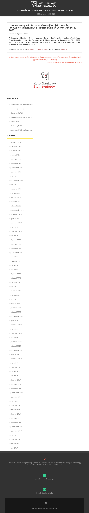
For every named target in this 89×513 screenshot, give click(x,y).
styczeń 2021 (16, 303)
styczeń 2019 (16, 380)
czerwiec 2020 (16, 325)
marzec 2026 (15, 155)
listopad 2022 (16, 248)
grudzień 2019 (16, 342)
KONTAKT (70, 10)
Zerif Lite (35, 508)
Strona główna (23, 10)
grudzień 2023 (16, 201)
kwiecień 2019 (16, 367)
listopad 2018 (16, 388)
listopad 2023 (16, 206)
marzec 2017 (15, 444)
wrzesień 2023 (16, 214)
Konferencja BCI (17, 113)
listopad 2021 (16, 278)
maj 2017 (14, 435)
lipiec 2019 (15, 354)
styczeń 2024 (16, 197)
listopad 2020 (16, 312)
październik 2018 (17, 393)
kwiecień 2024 (16, 189)
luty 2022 (14, 269)
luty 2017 (14, 448)
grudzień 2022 (16, 244)
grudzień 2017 (16, 418)
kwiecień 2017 (16, 439)
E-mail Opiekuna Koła (44, 493)
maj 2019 (14, 363)
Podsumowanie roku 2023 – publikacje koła (64, 62)
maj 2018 (14, 401)
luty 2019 (14, 376)
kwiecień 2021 (16, 291)
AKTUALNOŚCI (37, 10)
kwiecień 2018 (16, 405)
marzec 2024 (15, 193)
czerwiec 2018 (16, 397)
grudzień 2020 (16, 308)
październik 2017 (17, 427)
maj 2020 (14, 329)
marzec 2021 (15, 295)
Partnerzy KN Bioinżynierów (21, 126)
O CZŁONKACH (50, 10)
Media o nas (15, 121)
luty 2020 (14, 337)
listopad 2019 (16, 346)
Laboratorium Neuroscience (21, 117)
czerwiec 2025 (16, 172)
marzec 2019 (15, 371)
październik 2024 (17, 180)
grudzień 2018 (16, 384)
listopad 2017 (16, 422)
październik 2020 (17, 316)
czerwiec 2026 (16, 146)
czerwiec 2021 (16, 282)
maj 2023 (14, 227)
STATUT (61, 10)
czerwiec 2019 (16, 359)
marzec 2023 (15, 235)
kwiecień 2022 (16, 261)
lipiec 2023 (15, 218)
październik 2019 (17, 350)
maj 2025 (14, 176)
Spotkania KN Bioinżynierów (21, 130)
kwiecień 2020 (16, 333)
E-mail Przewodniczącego (44, 479)
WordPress (52, 508)
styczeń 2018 (16, 414)
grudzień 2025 (16, 159)
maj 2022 (14, 257)
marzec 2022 (15, 265)
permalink (63, 49)
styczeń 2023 (16, 240)
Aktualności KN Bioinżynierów (37, 49)
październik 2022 (17, 252)
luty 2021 (14, 299)
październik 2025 (17, 167)
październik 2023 (17, 210)
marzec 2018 (15, 410)
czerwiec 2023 (16, 223)
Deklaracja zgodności (46, 14)
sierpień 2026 (16, 142)
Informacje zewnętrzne (19, 109)
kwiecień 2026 (16, 151)
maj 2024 (14, 184)
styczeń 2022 (16, 274)
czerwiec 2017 (16, 431)
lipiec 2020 (15, 320)
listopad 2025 (16, 163)
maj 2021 (14, 286)
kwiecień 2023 (16, 231)
